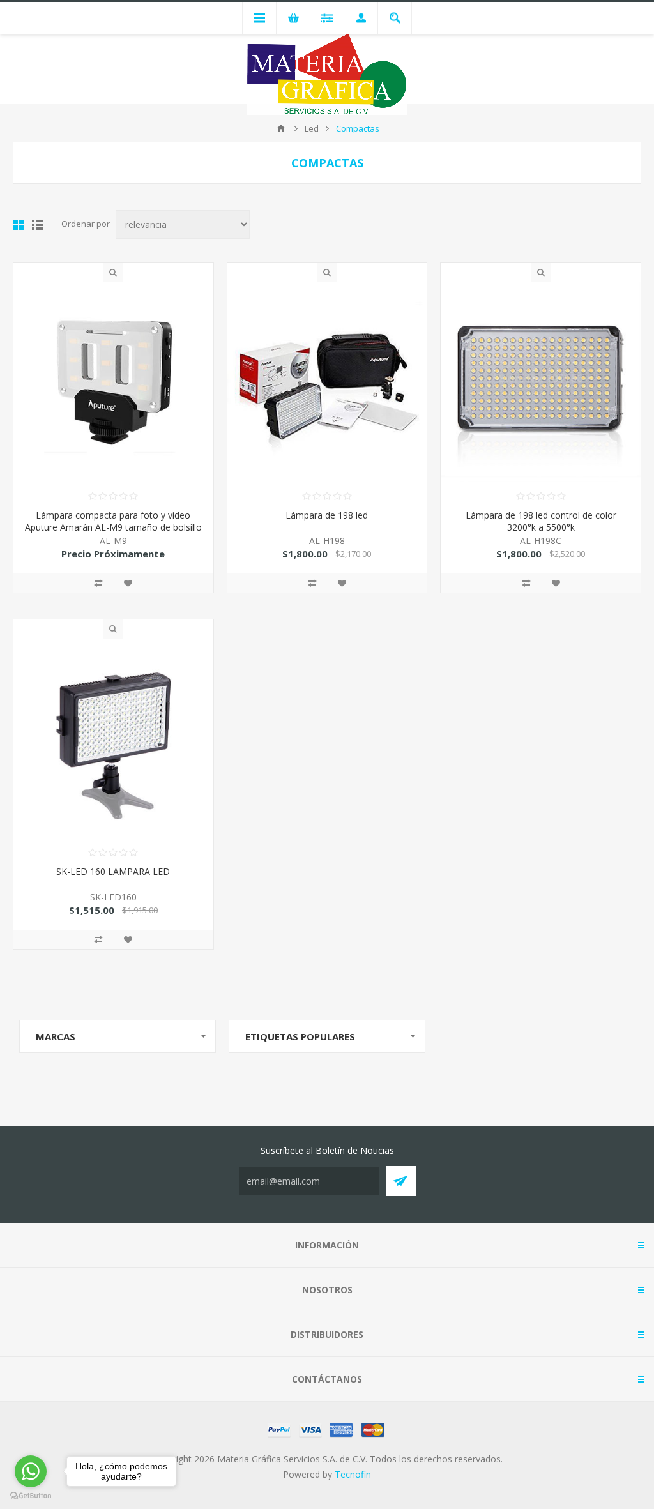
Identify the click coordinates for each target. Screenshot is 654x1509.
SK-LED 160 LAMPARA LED (113, 871)
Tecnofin (353, 1474)
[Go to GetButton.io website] (30, 1496)
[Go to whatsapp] (31, 1471)
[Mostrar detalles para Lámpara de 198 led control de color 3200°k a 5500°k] (541, 382)
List (37, 225)
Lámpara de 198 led (326, 515)
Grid (18, 225)
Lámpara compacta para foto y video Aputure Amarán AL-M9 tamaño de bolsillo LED (113, 527)
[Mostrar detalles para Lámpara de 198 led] (327, 382)
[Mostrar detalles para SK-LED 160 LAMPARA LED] (113, 738)
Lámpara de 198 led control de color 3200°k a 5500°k (541, 521)
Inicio (281, 128)
